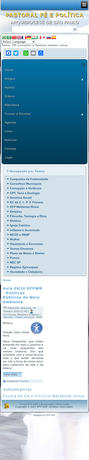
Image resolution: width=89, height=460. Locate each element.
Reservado (47, 404)
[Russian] (48, 37)
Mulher (15, 239)
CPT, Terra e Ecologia (25, 193)
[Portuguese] (4, 37)
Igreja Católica (20, 225)
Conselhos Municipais (26, 183)
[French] (24, 37)
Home (7, 280)
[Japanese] (43, 37)
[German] (28, 37)
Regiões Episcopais (24, 267)
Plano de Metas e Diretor (27, 253)
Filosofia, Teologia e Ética (28, 216)
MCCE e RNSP (20, 234)
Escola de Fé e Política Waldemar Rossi (44, 396)
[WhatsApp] (26, 53)
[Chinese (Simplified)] (14, 37)
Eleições (16, 211)
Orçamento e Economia (26, 244)
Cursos (24, 381)
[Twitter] (16, 53)
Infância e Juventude (25, 230)
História (15, 220)
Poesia (14, 257)
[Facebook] (8, 53)
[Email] (33, 53)
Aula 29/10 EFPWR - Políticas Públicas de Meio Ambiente (22, 295)
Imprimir (8, 317)
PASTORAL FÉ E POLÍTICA (45, 15)
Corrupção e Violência (25, 188)
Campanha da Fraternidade (29, 179)
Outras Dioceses (21, 248)
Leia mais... (12, 374)
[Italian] (38, 37)
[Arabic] (9, 37)
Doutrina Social (21, 197)
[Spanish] (53, 37)
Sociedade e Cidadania (26, 271)
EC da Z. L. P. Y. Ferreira (26, 202)
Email (19, 317)
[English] (19, 37)
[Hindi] (33, 37)
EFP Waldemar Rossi (24, 206)
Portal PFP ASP (29, 404)
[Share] (40, 53)
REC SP (15, 262)
